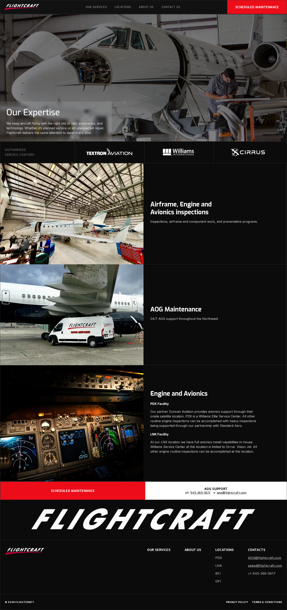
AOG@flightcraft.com (264, 558)
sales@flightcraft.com (265, 566)
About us (146, 7)
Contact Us (171, 7)
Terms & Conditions (267, 602)
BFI (218, 573)
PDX (218, 558)
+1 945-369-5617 (262, 573)
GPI (218, 581)
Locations (123, 7)
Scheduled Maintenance (257, 7)
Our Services (96, 7)
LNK (218, 566)
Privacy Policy (237, 602)
